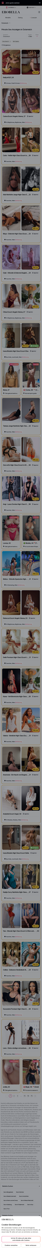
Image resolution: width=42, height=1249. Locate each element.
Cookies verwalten (11, 1245)
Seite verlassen (31, 1245)
